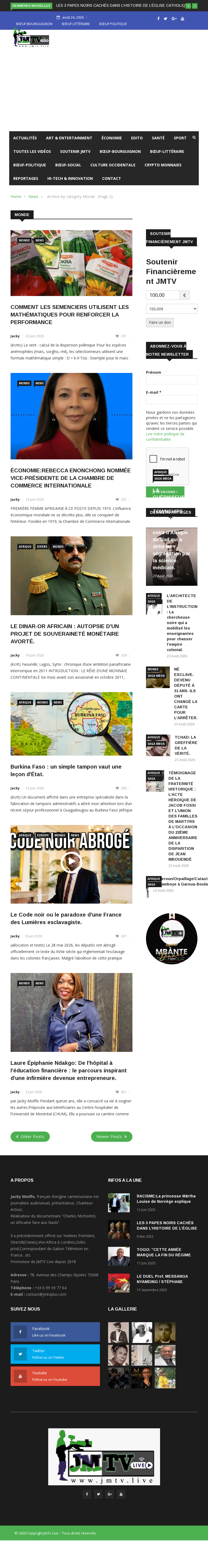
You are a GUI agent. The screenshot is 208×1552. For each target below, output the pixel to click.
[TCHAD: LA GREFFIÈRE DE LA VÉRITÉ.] (118, 1370)
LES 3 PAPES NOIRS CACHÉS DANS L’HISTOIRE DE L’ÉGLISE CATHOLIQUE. (167, 1234)
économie (112, 144)
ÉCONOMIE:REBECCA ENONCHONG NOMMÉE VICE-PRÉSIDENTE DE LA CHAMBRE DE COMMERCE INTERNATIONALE (71, 484)
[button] (188, 6)
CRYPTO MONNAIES (163, 171)
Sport (180, 144)
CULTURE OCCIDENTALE (112, 171)
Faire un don (160, 328)
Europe (43, 841)
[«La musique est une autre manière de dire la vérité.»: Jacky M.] (141, 1393)
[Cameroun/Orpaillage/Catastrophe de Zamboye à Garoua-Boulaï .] (165, 1370)
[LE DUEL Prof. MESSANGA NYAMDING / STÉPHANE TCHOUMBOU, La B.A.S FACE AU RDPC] (120, 1290)
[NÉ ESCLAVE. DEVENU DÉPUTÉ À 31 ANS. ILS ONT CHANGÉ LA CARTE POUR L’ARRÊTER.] (165, 1347)
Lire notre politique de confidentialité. (165, 442)
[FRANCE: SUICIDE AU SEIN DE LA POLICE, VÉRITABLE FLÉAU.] (118, 1393)
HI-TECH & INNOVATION (70, 184)
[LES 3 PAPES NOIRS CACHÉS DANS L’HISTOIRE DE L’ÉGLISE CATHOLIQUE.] (120, 1236)
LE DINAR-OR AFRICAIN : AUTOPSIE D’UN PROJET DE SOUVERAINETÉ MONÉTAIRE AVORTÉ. (65, 640)
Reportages (25, 184)
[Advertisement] (104, 97)
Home (16, 202)
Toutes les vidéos (32, 157)
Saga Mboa (162, 485)
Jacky (15, 342)
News (33, 202)
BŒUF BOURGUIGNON (34, 30)
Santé (158, 144)
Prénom (153, 378)
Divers (42, 553)
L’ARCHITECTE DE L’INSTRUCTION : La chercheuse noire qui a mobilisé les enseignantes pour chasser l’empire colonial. (182, 629)
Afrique (25, 553)
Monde (24, 246)
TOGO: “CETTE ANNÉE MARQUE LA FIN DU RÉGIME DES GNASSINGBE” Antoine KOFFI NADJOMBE (99, 11)
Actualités (25, 144)
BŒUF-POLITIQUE (29, 171)
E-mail (153, 398)
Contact (111, 184)
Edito (137, 144)
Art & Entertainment (69, 144)
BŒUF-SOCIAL (68, 171)
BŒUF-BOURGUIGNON (120, 157)
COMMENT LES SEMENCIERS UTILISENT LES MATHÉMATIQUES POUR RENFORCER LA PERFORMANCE (70, 320)
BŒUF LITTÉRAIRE (76, 30)
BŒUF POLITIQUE (113, 30)
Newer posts (109, 1142)
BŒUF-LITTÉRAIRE (167, 157)
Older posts (32, 1142)
